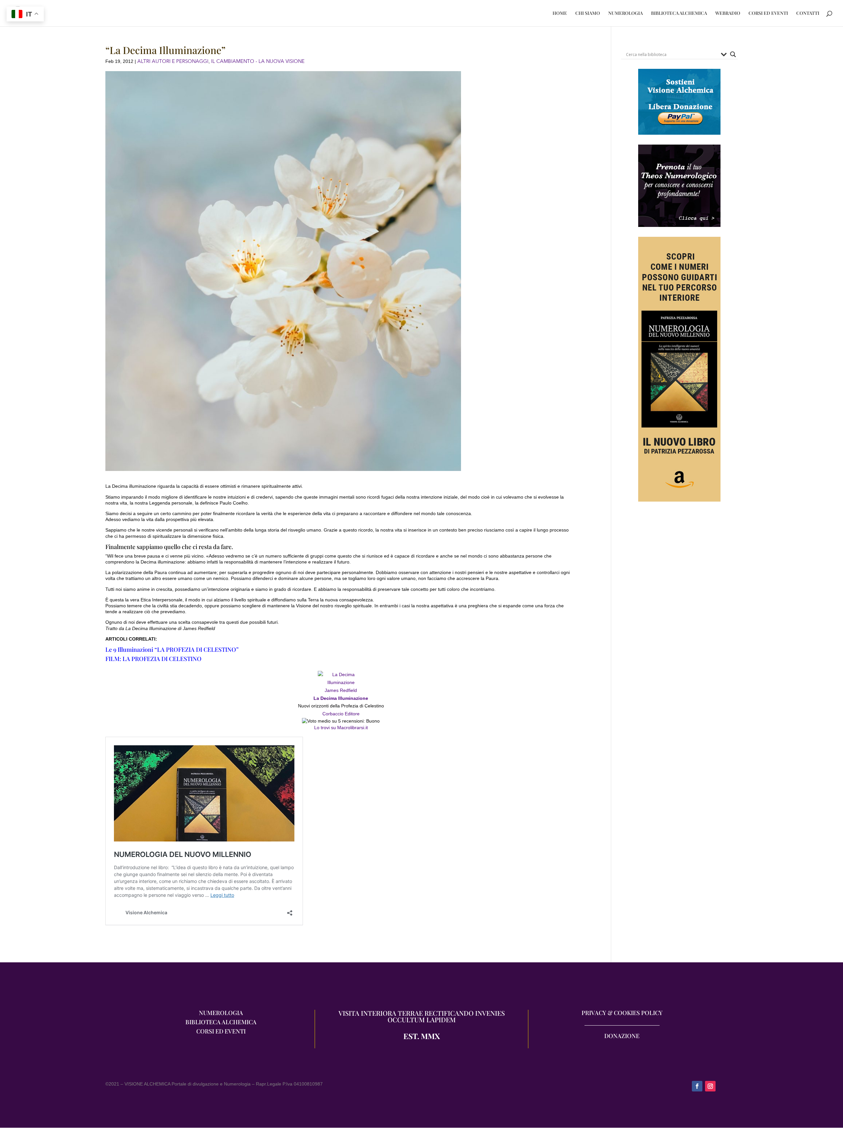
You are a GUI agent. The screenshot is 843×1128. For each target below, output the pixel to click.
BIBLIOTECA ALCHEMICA (679, 13)
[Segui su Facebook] (697, 1086)
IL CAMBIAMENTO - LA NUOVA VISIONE (258, 61)
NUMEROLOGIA (625, 13)
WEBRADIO (727, 13)
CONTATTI (807, 13)
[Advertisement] (679, 579)
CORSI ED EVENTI (768, 13)
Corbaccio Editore (341, 713)
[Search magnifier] (733, 54)
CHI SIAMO (587, 13)
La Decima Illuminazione (340, 698)
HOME (560, 13)
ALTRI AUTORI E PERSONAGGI (172, 61)
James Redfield (341, 690)
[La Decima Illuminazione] (341, 682)
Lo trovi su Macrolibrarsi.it (341, 727)
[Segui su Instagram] (710, 1086)
